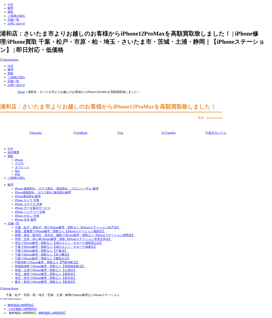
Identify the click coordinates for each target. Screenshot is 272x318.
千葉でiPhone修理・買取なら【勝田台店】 (42, 258)
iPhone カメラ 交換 (27, 200)
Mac (17, 171)
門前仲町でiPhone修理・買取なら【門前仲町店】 (47, 262)
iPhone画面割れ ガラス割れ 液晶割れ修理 (43, 192)
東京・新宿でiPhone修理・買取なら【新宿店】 (45, 281)
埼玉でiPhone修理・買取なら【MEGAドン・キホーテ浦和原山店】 (59, 243)
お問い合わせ (16, 23)
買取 (10, 12)
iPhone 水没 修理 (25, 219)
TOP (10, 4)
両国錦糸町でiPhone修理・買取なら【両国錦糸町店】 (50, 266)
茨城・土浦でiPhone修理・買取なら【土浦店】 (45, 270)
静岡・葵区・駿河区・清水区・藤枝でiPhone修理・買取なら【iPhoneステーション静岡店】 (75, 235)
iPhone (19, 159)
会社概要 (13, 152)
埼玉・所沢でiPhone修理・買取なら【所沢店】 (45, 277)
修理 (10, 8)
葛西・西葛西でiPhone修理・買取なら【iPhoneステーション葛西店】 (60, 231)
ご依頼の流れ (16, 15)
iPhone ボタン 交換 (27, 215)
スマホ (19, 163)
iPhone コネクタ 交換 (28, 204)
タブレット (22, 167)
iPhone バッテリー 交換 (30, 211)
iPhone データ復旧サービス (32, 208)
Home (21, 91)
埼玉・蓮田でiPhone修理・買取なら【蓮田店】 (45, 274)
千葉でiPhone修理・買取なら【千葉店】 (41, 250)
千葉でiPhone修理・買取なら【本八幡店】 (42, 254)
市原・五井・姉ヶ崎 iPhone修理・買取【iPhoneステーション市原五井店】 (63, 239)
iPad (17, 174)
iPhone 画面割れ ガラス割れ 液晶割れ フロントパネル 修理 (56, 188)
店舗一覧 (13, 19)
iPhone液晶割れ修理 (28, 196)
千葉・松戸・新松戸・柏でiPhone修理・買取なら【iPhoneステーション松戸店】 (67, 227)
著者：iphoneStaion (210, 117)
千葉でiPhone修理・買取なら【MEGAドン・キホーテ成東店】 (56, 246)
